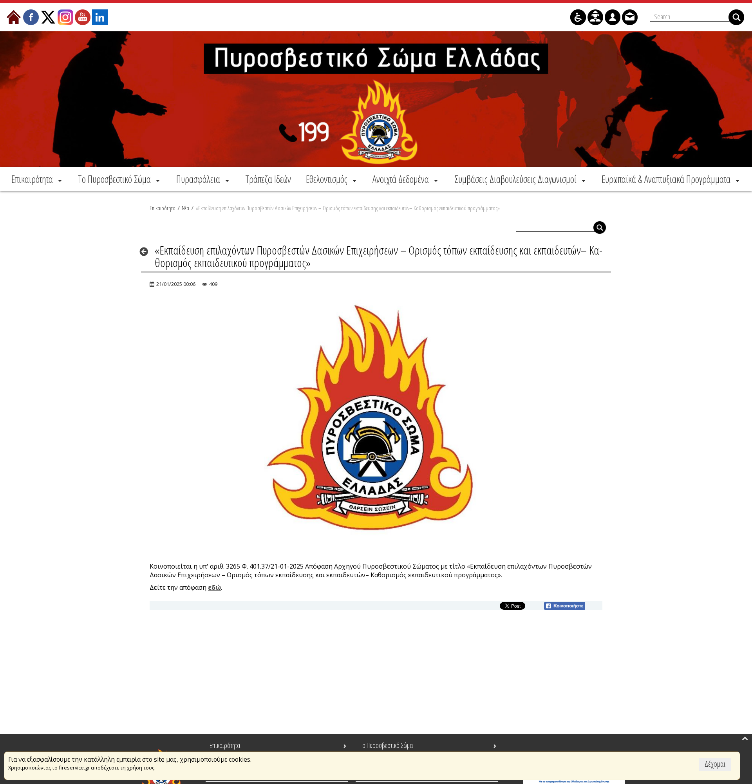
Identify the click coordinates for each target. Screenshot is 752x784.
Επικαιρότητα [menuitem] (225, 745)
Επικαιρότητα (162, 208)
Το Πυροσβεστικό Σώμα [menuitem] (386, 745)
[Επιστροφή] (146, 251)
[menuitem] (37, 179)
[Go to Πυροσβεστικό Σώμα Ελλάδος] (376, 99)
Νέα (185, 208)
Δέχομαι (715, 764)
